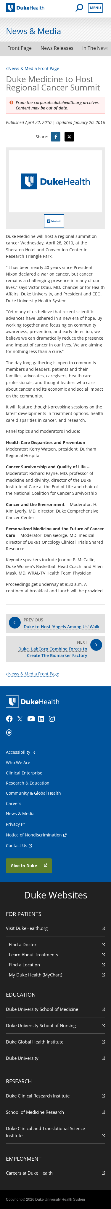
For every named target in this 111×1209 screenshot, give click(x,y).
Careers (13, 803)
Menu (95, 7)
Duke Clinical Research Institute (38, 1096)
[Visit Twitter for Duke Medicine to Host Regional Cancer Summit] (69, 136)
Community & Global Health (33, 793)
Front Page (19, 48)
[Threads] (10, 732)
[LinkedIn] (43, 719)
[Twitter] (21, 719)
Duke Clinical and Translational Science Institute (45, 1131)
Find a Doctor (22, 944)
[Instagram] (53, 719)
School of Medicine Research (35, 1112)
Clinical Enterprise (24, 773)
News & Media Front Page (33, 68)
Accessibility (18, 752)
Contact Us (16, 845)
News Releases (57, 48)
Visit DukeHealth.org (27, 928)
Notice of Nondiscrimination (34, 835)
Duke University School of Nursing (41, 1025)
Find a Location (24, 965)
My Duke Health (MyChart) (35, 975)
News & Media (20, 813)
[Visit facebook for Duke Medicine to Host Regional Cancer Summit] (55, 136)
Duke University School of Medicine (42, 1009)
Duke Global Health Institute (34, 1042)
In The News (95, 48)
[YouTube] (32, 719)
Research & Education (27, 783)
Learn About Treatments (33, 954)
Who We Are (18, 762)
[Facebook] (10, 719)
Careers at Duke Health (29, 1173)
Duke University (22, 1058)
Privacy (13, 824)
